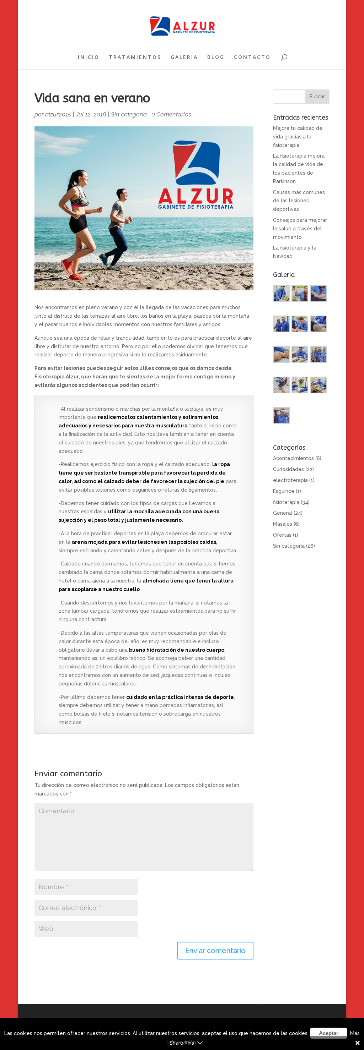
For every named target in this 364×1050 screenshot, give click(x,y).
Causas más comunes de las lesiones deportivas (299, 201)
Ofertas (282, 535)
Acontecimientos (293, 458)
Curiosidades (288, 469)
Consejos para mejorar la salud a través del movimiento (300, 228)
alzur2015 (58, 114)
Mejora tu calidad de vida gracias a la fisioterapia (297, 136)
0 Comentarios (171, 114)
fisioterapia (286, 502)
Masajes (282, 524)
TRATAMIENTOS (135, 57)
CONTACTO (252, 57)
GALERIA (184, 57)
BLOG (216, 57)
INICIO (89, 57)
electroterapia (290, 480)
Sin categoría (129, 114)
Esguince (283, 491)
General (282, 513)
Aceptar (328, 1033)
